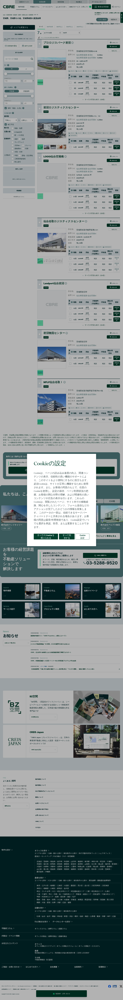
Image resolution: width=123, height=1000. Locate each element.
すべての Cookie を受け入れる (45, 536)
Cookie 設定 (82, 536)
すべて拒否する (67, 536)
